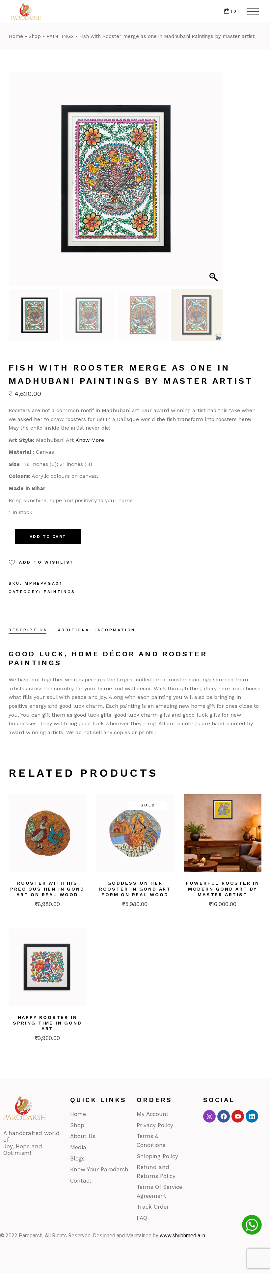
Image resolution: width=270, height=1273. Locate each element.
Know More (89, 440)
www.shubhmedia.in (182, 1235)
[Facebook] (223, 1116)
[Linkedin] (252, 1116)
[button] (214, 182)
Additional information (96, 630)
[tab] (28, 631)
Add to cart (48, 536)
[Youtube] (237, 1116)
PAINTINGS (59, 591)
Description (28, 630)
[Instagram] (209, 1116)
